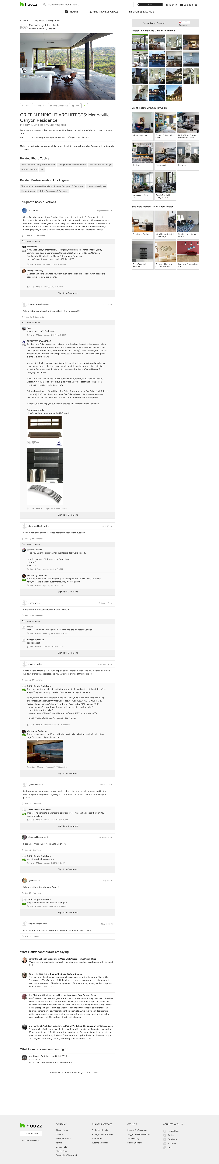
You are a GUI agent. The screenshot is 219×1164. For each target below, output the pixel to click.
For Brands (97, 1138)
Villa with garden (140, 135)
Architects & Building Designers (42, 28)
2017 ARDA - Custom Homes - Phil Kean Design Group (187, 136)
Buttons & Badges (100, 1143)
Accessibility (133, 1138)
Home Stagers (28, 191)
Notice (68, 1138)
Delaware (182, 165)
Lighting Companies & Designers (53, 191)
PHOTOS (74, 11)
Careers (59, 1134)
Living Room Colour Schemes (72, 164)
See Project (70, 718)
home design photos (80, 1072)
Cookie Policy (62, 1147)
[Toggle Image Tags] (84, 105)
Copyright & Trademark (66, 1155)
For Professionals (100, 1130)
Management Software (102, 1134)
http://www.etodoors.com (41, 259)
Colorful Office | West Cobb (165, 136)
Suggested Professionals (139, 1134)
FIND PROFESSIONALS (105, 11)
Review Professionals (137, 1130)
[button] (23, 236)
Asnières (136, 165)
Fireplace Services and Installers (36, 186)
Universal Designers (96, 186)
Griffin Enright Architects (44, 25)
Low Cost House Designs (100, 164)
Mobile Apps (61, 1151)
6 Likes (32, 767)
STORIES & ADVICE (143, 11)
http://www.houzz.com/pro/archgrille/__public (48, 413)
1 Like (31, 287)
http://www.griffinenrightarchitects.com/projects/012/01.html (60, 137)
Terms (59, 1143)
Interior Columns (29, 169)
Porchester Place (163, 165)
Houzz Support (134, 1143)
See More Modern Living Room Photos (152, 206)
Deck (42, 169)
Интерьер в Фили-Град (141, 196)
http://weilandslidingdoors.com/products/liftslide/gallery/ (53, 582)
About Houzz (62, 1130)
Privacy (59, 1138)
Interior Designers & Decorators (69, 186)
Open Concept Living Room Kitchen (38, 164)
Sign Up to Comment (68, 293)
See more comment (31, 241)
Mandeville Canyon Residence (158, 30)
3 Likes (27, 236)
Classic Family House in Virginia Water (165, 196)
